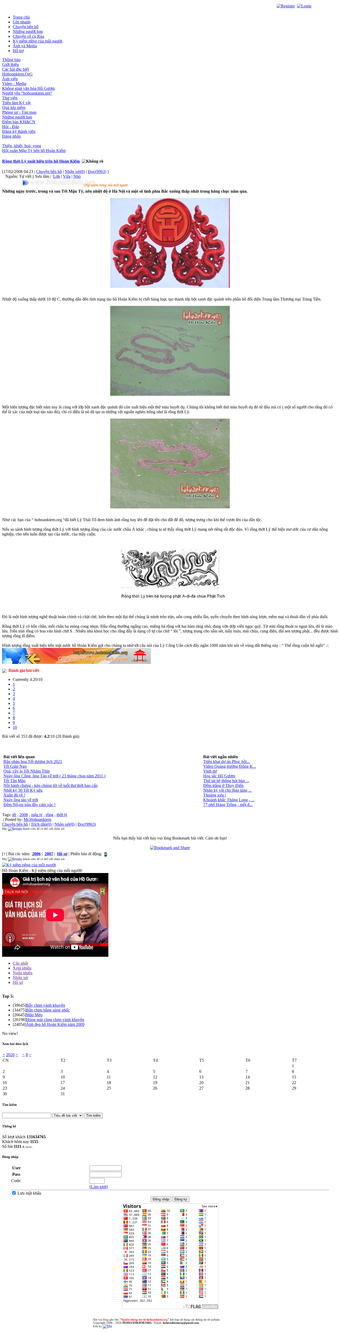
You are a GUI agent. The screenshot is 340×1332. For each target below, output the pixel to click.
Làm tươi (98, 1187)
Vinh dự (210, 771)
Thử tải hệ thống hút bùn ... (226, 780)
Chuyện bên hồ (26, 26)
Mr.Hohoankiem (37, 819)
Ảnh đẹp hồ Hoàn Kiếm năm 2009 (55, 1024)
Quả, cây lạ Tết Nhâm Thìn (26, 771)
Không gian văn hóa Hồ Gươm (28, 88)
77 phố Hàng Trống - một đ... (228, 804)
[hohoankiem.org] (76, 184)
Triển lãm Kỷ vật (16, 102)
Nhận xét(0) (75, 171)
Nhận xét (20, 977)
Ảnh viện (10, 79)
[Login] (304, 5)
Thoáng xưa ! (214, 795)
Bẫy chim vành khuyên (45, 1005)
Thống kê (9, 1126)
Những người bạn (28, 31)
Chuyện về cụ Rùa (28, 36)
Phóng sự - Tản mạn (19, 112)
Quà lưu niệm (13, 107)
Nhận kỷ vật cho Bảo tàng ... (227, 790)
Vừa (66, 176)
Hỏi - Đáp (10, 126)
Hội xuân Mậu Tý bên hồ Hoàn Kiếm (34, 150)
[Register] (286, 5)
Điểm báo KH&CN (18, 122)
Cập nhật (20, 963)
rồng (49, 814)
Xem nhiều (22, 968)
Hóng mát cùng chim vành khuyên (55, 1019)
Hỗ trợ (18, 50)
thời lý (62, 814)
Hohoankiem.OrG (17, 74)
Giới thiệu (10, 64)
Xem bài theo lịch (15, 1044)
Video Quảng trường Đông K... (229, 766)
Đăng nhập (11, 136)
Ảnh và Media (25, 46)
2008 (23, 814)
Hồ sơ (18, 982)
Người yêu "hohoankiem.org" (27, 93)
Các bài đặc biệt (15, 69)
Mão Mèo (34, 1015)
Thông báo (11, 59)
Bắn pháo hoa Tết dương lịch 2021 (32, 761)
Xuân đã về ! (14, 795)
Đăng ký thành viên (18, 131)
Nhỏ (77, 176)
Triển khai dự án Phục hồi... (226, 761)
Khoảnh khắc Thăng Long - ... (228, 800)
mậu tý (36, 814)
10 (15, 727)
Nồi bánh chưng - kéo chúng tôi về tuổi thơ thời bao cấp (50, 785)
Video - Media (14, 83)
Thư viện (10, 98)
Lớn (56, 176)
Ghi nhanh (22, 22)
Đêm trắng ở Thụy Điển (223, 785)
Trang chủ (21, 17)
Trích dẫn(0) (41, 824)
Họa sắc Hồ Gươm (219, 776)
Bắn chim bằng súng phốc (48, 1010)
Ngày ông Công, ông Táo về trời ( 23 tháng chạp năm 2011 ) (54, 776)
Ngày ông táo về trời (20, 800)
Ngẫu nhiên (22, 973)
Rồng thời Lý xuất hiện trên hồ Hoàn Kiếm (41, 161)
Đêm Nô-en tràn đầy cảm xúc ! (29, 804)
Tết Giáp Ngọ (15, 766)
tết (14, 814)
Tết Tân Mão (14, 780)
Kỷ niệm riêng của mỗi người (37, 41)
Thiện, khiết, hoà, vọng (21, 146)
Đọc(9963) (97, 171)
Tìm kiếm (9, 1105)
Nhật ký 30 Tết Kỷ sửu (22, 790)
